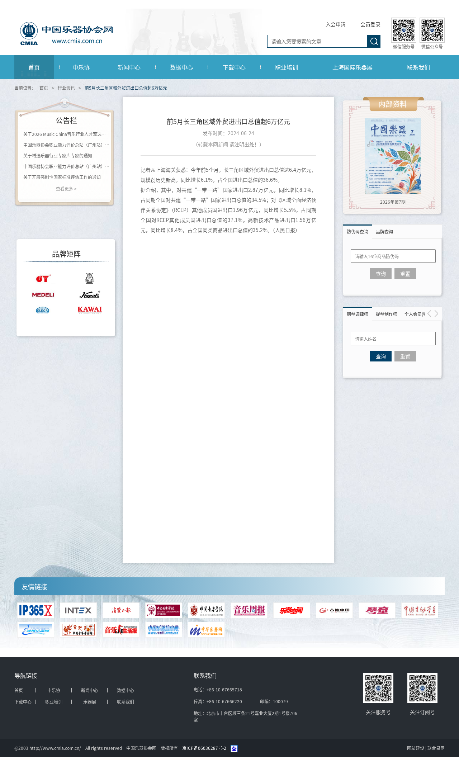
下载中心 (234, 67)
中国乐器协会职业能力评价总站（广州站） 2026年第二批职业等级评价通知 (66, 145)
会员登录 (370, 24)
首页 (34, 67)
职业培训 (286, 67)
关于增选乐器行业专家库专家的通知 (57, 155)
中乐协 (81, 67)
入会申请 (336, 24)
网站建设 (416, 748)
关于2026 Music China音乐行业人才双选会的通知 (66, 134)
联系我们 (418, 67)
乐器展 (89, 702)
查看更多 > (66, 188)
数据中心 (181, 67)
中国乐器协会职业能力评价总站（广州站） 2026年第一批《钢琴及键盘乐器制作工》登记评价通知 (66, 166)
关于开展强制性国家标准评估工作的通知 (62, 177)
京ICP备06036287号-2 (204, 748)
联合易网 (436, 748)
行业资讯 (66, 88)
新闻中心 (129, 67)
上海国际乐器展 (352, 67)
